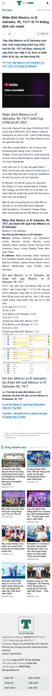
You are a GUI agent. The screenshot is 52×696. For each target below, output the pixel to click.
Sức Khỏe (34, 678)
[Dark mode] (48, 3)
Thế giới (33, 683)
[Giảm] (4, 33)
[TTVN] (26, 626)
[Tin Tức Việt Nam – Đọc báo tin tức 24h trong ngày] (25, 3)
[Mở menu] (4, 3)
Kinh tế (8, 678)
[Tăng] (14, 33)
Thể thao (10, 688)
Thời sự (9, 683)
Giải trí (32, 688)
